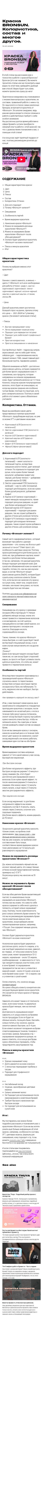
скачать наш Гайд (17, 1140)
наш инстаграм (24, 1151)
